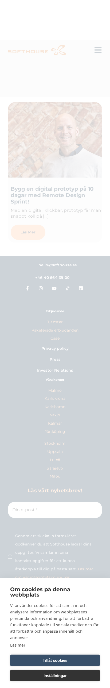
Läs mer (17, 645)
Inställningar (55, 675)
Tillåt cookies (55, 660)
